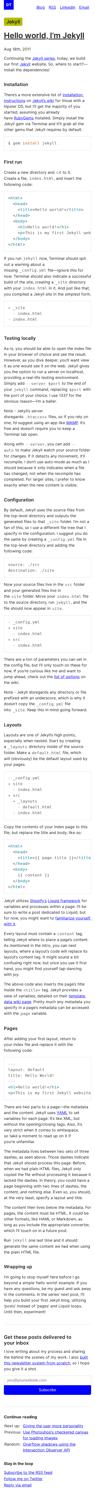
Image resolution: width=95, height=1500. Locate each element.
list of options (67, 676)
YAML (62, 1112)
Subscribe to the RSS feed (28, 1472)
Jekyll (13, 22)
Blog (41, 7)
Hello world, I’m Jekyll (44, 35)
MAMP (72, 422)
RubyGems (24, 118)
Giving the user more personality (53, 1425)
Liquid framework (64, 900)
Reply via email (18, 1485)
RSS (52, 7)
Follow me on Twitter (23, 1478)
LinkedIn (67, 7)
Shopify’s (38, 900)
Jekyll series (43, 58)
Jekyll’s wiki (43, 100)
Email (84, 7)
